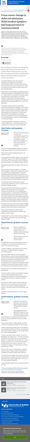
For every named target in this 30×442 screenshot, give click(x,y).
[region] (15, 433)
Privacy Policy (9, 433)
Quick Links (5, 401)
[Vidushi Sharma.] (6, 234)
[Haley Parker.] (6, 139)
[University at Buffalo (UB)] (4, 2)
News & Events (4, 10)
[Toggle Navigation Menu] (28, 9)
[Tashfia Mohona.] (6, 308)
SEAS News (10, 10)
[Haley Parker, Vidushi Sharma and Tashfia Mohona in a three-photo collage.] (15, 39)
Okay (15, 437)
